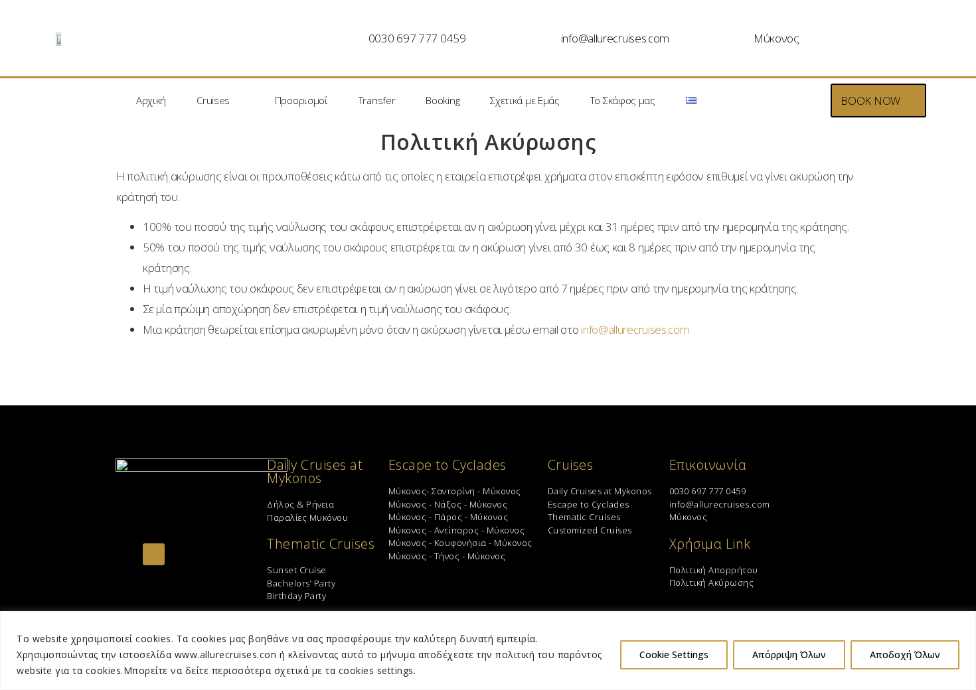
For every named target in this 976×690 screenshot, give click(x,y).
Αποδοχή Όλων (905, 654)
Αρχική (151, 100)
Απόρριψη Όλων (789, 654)
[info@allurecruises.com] (548, 38)
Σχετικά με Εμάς (525, 100)
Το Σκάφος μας (622, 100)
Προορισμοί (301, 100)
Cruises (213, 100)
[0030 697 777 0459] (355, 38)
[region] (488, 650)
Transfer (377, 100)
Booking (442, 100)
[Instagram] (154, 554)
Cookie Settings (673, 654)
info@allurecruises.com (615, 38)
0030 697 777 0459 (417, 38)
